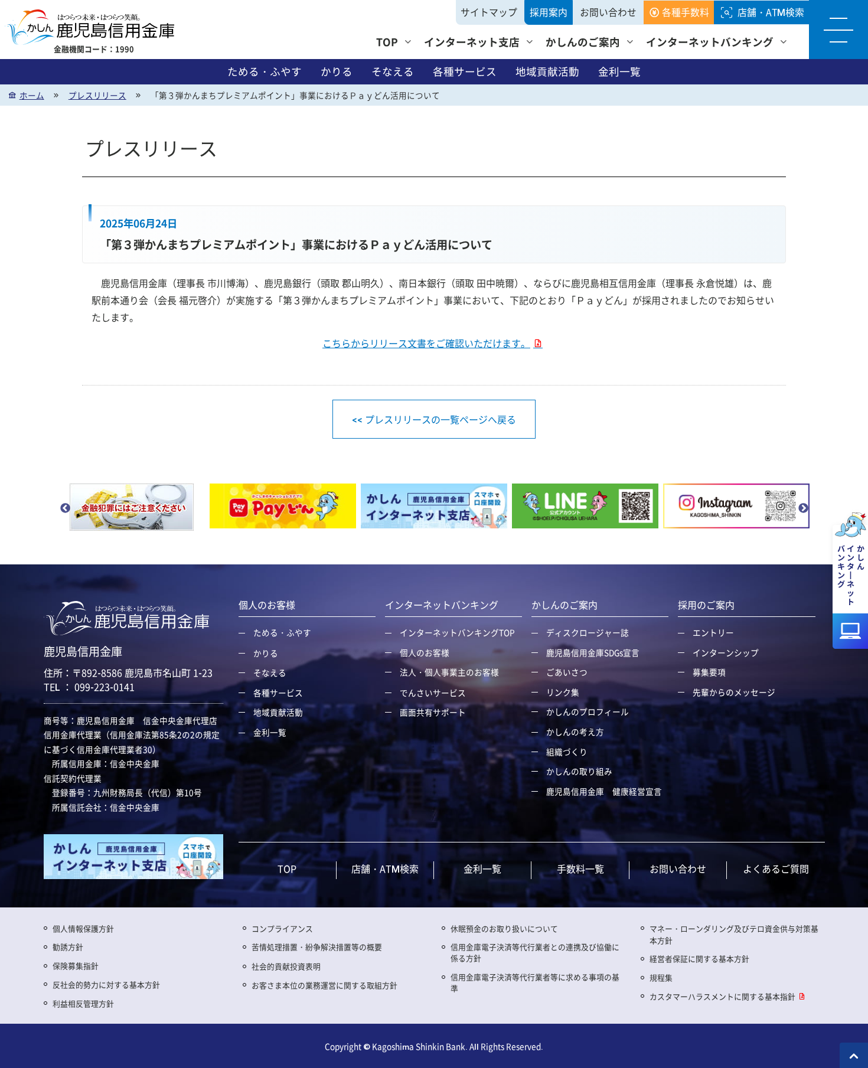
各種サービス (465, 71)
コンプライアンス (282, 928)
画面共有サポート (433, 712)
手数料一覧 (580, 868)
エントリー (713, 632)
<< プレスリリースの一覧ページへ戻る (434, 419)
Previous (65, 508)
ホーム (31, 95)
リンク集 (562, 692)
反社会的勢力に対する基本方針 (106, 984)
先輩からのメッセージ (734, 692)
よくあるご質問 (776, 868)
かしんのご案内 (583, 41)
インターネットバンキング (710, 41)
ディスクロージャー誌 (587, 632)
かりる (337, 71)
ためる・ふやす (264, 71)
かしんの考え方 (575, 731)
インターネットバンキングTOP (457, 632)
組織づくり (567, 751)
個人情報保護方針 (83, 928)
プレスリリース (97, 95)
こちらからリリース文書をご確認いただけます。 (426, 343)
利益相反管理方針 (83, 1003)
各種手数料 (685, 12)
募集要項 (709, 672)
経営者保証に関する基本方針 (699, 958)
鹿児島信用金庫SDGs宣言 (592, 652)
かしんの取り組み (579, 771)
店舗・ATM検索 (771, 12)
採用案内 (548, 12)
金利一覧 (619, 71)
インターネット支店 (472, 41)
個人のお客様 (424, 652)
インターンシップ (726, 652)
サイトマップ (489, 12)
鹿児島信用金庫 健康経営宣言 (604, 791)
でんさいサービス (433, 692)
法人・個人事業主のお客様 (449, 672)
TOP (387, 41)
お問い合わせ (608, 12)
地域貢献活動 (547, 71)
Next (803, 508)
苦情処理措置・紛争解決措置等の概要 (317, 946)
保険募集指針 (76, 965)
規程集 (661, 977)
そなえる (392, 71)
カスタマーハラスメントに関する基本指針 (722, 996)
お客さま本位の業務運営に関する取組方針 (324, 985)
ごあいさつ (567, 672)
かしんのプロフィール (587, 711)
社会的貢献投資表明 (286, 966)
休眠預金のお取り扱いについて (504, 928)
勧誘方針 (68, 946)
